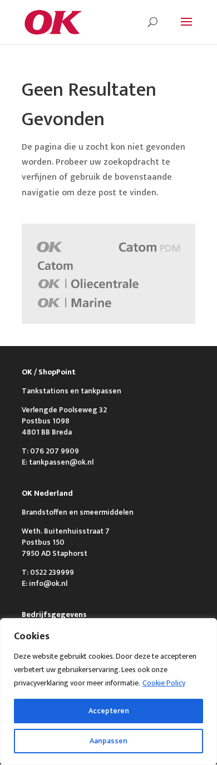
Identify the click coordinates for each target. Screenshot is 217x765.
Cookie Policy (163, 683)
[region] (108, 691)
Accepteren (108, 710)
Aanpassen (108, 740)
